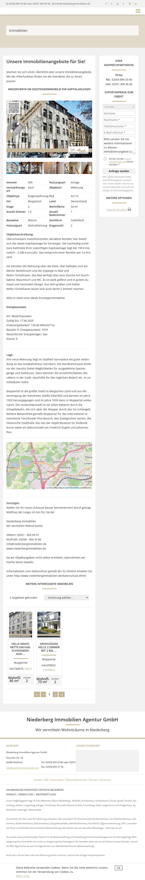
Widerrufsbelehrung (76, 779)
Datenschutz (57, 779)
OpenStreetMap (72, 487)
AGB (46, 779)
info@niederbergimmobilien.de (22, 767)
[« (37, 694)
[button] (89, 129)
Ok (118, 868)
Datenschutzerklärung (120, 160)
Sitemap (93, 779)
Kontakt (38, 779)
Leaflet (49, 487)
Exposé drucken (117, 209)
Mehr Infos (23, 876)
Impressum (105, 779)
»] (61, 694)
